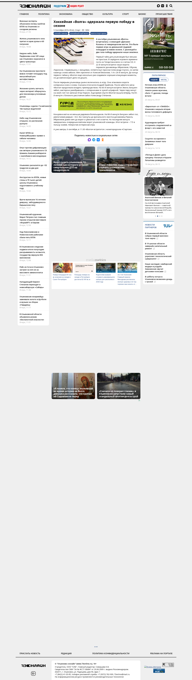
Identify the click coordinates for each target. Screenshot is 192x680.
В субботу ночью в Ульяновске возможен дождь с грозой (158, 279)
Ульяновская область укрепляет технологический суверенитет (158, 256)
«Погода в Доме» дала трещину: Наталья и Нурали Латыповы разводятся (158, 157)
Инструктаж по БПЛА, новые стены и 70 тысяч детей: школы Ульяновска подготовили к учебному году (33, 183)
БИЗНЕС (142, 14)
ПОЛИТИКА (44, 14)
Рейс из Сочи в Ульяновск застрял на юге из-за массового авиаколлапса (32, 270)
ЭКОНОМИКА (65, 14)
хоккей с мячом (60, 33)
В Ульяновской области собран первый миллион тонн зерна (156, 236)
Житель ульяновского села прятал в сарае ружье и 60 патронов (32, 41)
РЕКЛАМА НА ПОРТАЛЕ (161, 653)
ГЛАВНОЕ (24, 14)
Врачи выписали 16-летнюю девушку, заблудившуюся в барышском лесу (33, 202)
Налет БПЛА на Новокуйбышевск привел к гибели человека (32, 136)
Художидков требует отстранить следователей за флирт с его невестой (158, 125)
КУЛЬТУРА (108, 14)
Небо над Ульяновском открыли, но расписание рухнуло (31, 121)
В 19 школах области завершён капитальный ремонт (156, 246)
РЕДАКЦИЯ (66, 653)
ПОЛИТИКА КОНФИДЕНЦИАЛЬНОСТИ (110, 653)
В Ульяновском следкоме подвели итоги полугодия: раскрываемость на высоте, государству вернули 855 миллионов (32, 252)
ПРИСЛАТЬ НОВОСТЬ (30, 653)
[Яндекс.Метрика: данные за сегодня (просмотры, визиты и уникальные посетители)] (152, 667)
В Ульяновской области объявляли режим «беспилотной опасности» (32, 317)
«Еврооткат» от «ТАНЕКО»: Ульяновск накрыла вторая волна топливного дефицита (158, 109)
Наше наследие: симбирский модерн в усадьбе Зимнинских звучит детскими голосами (158, 268)
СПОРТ (125, 14)
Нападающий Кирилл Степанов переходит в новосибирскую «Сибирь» (32, 285)
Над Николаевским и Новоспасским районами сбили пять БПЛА (31, 235)
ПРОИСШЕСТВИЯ (164, 14)
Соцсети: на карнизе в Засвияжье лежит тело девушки (155, 141)
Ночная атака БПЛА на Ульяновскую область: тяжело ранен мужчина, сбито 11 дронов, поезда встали (156, 90)
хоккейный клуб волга (79, 33)
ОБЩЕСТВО (87, 14)
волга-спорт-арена (98, 33)
